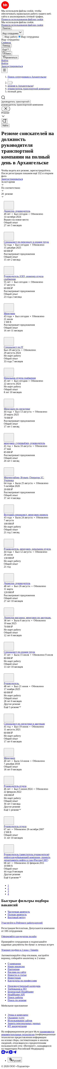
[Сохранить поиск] (4, 121)
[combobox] (16, 101)
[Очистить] (5, 108)
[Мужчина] (9, 205)
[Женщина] (9, 437)
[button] (4, 60)
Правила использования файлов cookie (22, 25)
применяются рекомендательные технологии (27, 1033)
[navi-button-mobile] (4, 70)
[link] (6, 53)
